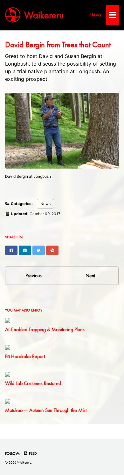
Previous (33, 275)
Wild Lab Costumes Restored (33, 383)
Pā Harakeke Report (25, 356)
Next (90, 275)
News (95, 14)
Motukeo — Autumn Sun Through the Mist (45, 410)
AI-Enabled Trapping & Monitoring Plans (45, 329)
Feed (32, 453)
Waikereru (44, 15)
